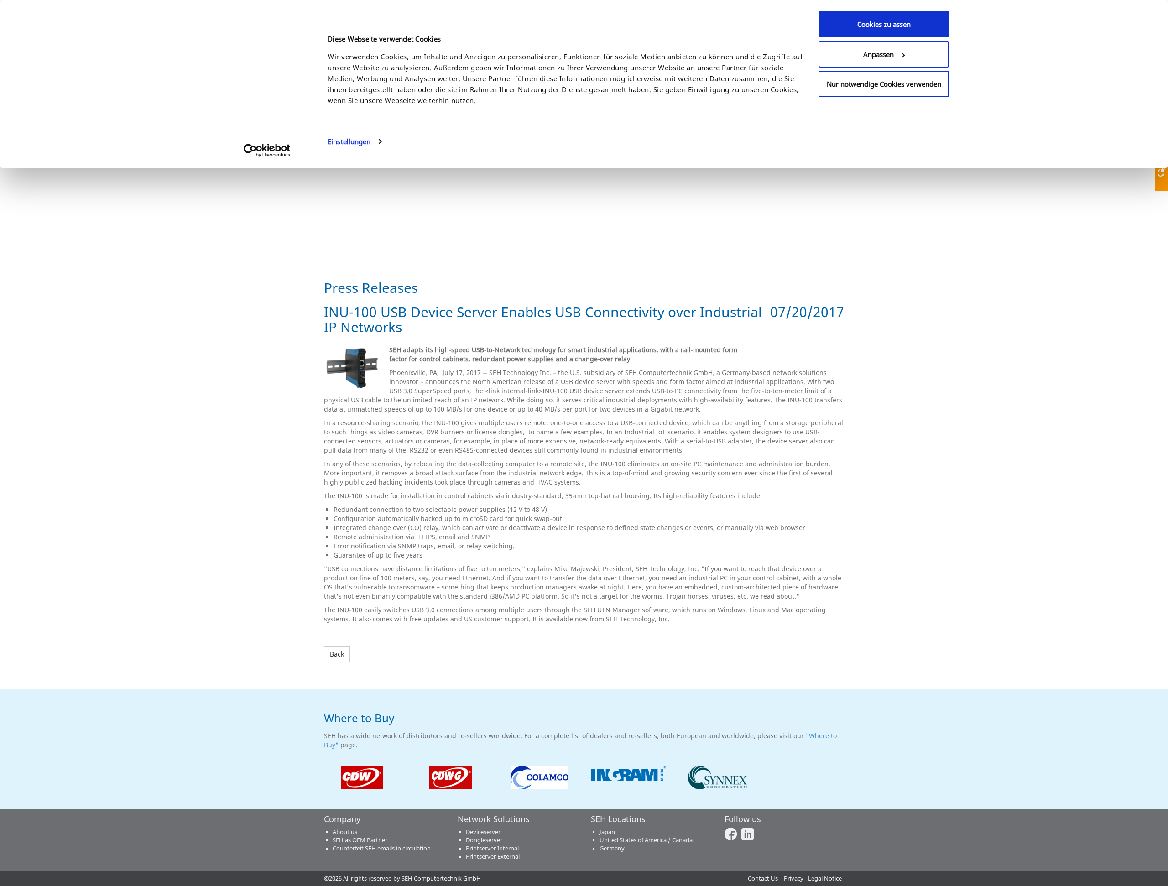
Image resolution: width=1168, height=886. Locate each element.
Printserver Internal (492, 848)
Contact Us (763, 878)
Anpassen (878, 54)
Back (337, 654)
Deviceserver (483, 832)
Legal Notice (825, 878)
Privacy (793, 878)
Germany (612, 848)
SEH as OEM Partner (360, 840)
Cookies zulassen (884, 24)
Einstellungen (349, 141)
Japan (607, 832)
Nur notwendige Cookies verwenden (884, 84)
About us (345, 832)
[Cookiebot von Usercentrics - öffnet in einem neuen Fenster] (267, 150)
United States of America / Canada (646, 840)
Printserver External (493, 856)
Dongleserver (484, 840)
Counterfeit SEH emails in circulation (382, 848)
